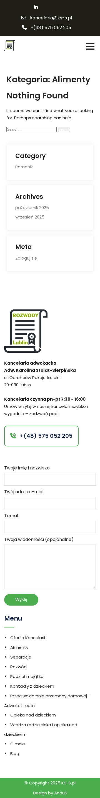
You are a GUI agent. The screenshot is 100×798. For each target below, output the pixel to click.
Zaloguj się (26, 258)
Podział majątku (26, 676)
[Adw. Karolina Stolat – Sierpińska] (9, 45)
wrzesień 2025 (29, 217)
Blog (14, 753)
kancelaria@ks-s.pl (51, 18)
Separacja (20, 657)
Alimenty (19, 647)
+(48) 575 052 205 (51, 28)
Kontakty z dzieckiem (32, 686)
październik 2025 (32, 207)
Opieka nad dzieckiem (33, 715)
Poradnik (24, 167)
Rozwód (18, 667)
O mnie (17, 744)
